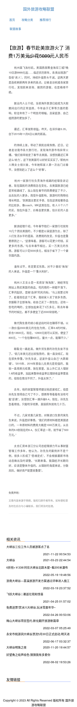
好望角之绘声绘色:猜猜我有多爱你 (28, 655)
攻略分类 (27, 20)
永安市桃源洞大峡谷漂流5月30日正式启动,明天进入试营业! (38, 634)
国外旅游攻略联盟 (38, 9)
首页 (12, 20)
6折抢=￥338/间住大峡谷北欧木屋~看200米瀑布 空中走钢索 (37, 567)
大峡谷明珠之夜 (16, 647)
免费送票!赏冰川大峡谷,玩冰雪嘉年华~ (31, 607)
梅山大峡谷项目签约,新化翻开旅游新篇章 (32, 621)
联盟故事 (15, 29)
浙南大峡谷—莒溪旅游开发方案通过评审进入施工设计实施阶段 (38, 581)
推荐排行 (45, 20)
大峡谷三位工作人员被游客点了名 (27, 547)
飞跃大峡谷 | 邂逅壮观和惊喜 (24, 594)
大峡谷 (10, 560)
